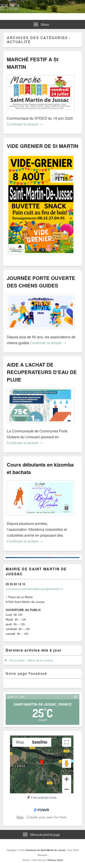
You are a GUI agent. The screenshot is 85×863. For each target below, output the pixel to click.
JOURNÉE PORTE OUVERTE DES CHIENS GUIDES (41, 281)
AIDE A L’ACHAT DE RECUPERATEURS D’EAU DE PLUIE (42, 372)
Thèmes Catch (55, 860)
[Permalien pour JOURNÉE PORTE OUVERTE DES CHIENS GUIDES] (40, 331)
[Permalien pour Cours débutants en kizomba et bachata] (40, 517)
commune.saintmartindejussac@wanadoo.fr (34, 589)
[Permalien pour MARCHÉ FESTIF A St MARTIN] (40, 112)
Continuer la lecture (25, 124)
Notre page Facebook (26, 673)
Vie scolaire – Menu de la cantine (31, 660)
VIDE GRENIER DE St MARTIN (42, 145)
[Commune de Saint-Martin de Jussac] (42, 11)
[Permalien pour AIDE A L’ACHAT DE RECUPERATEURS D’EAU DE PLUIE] (40, 425)
